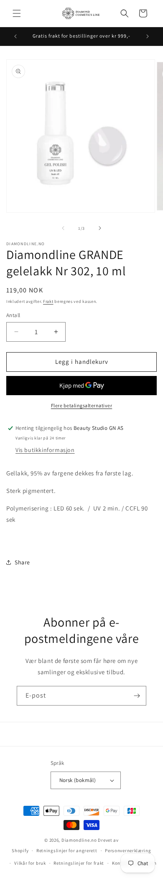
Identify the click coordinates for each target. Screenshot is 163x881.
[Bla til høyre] (100, 228)
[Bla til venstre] (63, 228)
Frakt (48, 301)
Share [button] (22, 562)
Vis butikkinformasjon (45, 450)
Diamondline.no (79, 840)
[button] (17, 13)
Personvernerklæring (128, 850)
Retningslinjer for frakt (78, 863)
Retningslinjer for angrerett (66, 850)
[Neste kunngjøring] (147, 36)
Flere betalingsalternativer (81, 405)
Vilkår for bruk (30, 863)
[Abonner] (136, 696)
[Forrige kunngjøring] (15, 36)
